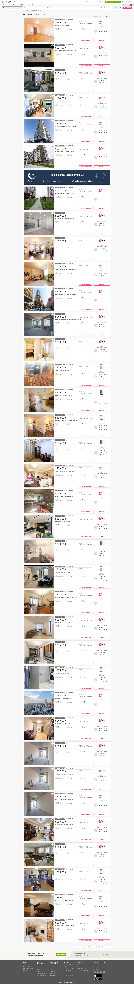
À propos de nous (27, 964)
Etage (83, 29)
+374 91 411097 (102, 374)
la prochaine (107, 946)
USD (125, 4)
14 (101, 946)
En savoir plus (118, 7)
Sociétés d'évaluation (55, 975)
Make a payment (61, 954)
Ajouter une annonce (113, 1)
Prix (51, 969)
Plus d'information (85, 40)
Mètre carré (60, 29)
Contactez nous (100, 1)
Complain (101, 40)
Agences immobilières (69, 964)
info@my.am (98, 967)
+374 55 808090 (102, 30)
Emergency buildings (41, 975)
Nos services (26, 966)
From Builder (53, 973)
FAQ (78, 966)
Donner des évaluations (42, 973)
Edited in (87, 21)
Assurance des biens (68, 968)
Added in (80, 21)
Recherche (128, 7)
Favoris (38, 969)
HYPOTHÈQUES (40, 971)
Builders (65, 966)
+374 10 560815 (102, 378)
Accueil (27, 10)
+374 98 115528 (102, 376)
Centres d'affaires (68, 973)
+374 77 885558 (102, 31)
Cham (71, 29)
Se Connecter (127, 1)
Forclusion (52, 971)
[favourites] (120, 4)
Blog (78, 964)
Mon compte (53, 967)
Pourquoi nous (40, 965)
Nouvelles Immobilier (28, 968)
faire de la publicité (68, 975)
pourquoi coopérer (54, 965)
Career (25, 973)
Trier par (95, 16)
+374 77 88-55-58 (99, 969)
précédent (76, 946)
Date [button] (101, 16)
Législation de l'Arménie (82, 968)
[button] (12, 7)
